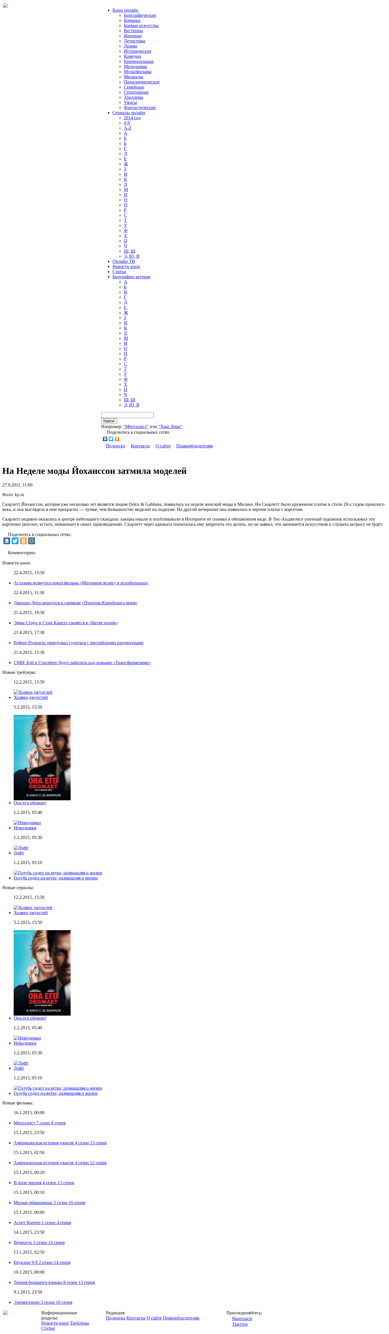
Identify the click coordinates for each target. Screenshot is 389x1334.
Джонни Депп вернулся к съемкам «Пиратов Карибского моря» (76, 602)
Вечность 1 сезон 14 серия (39, 1242)
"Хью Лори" (170, 426)
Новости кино (126, 266)
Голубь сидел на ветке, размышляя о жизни (56, 877)
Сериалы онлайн (128, 112)
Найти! (109, 421)
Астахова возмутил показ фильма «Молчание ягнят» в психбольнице (81, 582)
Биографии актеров (131, 276)
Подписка (115, 445)
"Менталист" (136, 426)
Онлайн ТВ (123, 261)
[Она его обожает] (42, 1014)
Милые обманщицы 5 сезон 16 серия (49, 1202)
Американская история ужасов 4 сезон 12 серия (60, 1162)
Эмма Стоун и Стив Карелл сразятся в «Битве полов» (66, 622)
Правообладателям (194, 445)
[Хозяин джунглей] (33, 907)
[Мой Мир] (31, 540)
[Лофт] (21, 1063)
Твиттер (240, 1324)
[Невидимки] (27, 1038)
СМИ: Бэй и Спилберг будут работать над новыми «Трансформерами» (82, 662)
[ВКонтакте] (105, 439)
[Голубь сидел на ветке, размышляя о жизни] (58, 1088)
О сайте (163, 445)
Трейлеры (79, 1323)
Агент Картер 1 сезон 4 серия (42, 1222)
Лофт (19, 852)
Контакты (140, 445)
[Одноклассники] (117, 439)
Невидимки (25, 827)
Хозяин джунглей (31, 697)
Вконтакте (242, 1318)
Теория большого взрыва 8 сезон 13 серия (54, 1282)
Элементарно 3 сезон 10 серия (43, 1302)
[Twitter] (111, 439)
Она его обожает (30, 802)
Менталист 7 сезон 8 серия (39, 1122)
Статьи (119, 271)
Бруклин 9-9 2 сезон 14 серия (42, 1262)
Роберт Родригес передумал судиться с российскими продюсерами (79, 642)
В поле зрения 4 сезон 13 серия (44, 1182)
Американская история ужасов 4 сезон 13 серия (60, 1142)
